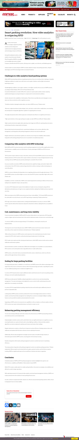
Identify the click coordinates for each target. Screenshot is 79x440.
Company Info (27, 434)
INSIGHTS (70, 14)
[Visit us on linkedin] (6, 9)
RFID (39, 38)
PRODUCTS (31, 14)
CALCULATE (61, 14)
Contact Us (33, 434)
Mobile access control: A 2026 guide (63, 42)
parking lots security (46, 38)
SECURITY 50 (50, 14)
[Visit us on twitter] (5, 9)
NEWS (23, 14)
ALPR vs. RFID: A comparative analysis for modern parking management (11, 425)
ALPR (41, 38)
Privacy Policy (7, 434)
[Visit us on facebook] (3, 9)
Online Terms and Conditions (15, 434)
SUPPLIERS (41, 14)
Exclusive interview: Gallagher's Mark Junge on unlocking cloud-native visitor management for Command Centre (64, 56)
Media (23, 434)
